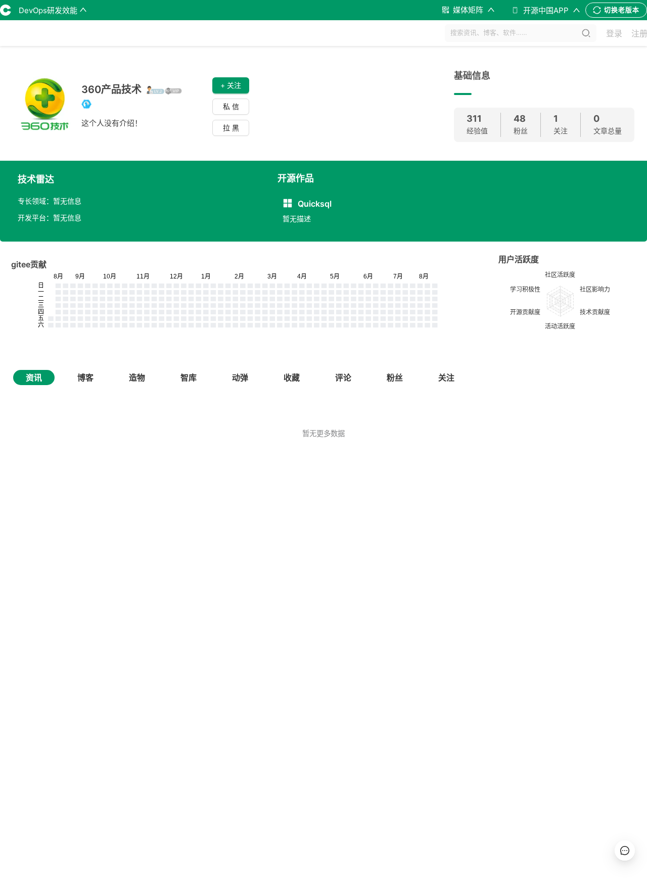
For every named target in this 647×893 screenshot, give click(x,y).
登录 (614, 33)
